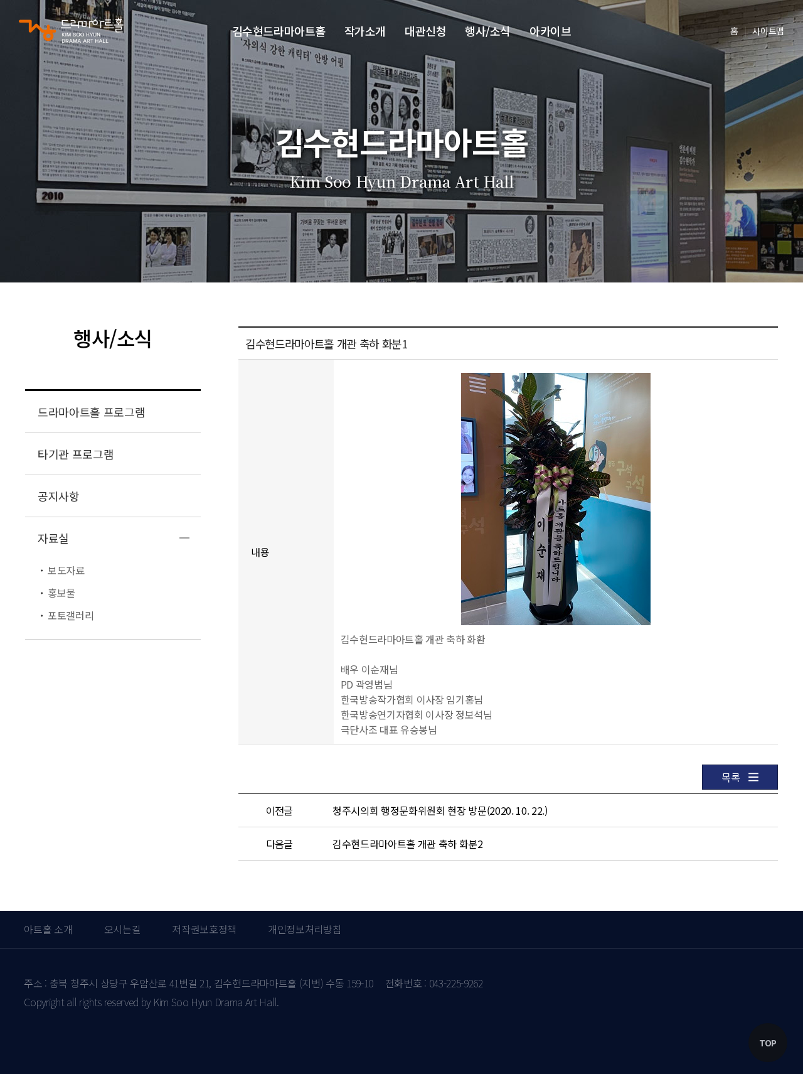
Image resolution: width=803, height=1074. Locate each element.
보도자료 (66, 569)
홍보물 (61, 592)
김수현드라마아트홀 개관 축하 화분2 (407, 843)
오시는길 (122, 929)
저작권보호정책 (204, 929)
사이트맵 (768, 30)
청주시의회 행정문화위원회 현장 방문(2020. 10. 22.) (440, 810)
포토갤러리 (70, 615)
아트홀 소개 (48, 929)
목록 (730, 777)
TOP (768, 1042)
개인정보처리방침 (304, 929)
